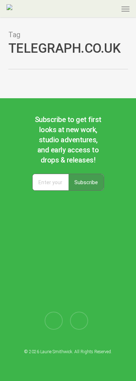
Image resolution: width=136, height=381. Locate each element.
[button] (125, 8)
